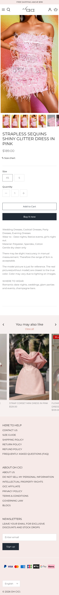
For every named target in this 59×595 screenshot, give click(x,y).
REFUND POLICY (12, 449)
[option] (29, 64)
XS (7, 177)
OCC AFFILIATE (11, 486)
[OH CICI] (29, 9)
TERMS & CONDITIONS (15, 495)
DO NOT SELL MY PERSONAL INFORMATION (28, 476)
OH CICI (15, 591)
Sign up (10, 546)
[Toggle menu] (3, 9)
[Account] (49, 9)
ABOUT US (8, 472)
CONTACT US (9, 430)
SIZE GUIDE (9, 434)
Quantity (7, 186)
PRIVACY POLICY (12, 491)
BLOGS (6, 505)
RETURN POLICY (12, 444)
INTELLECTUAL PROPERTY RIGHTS (22, 481)
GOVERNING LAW (12, 500)
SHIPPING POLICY (13, 439)
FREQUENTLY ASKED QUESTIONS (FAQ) (25, 453)
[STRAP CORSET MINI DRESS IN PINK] (29, 367)
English (9, 583)
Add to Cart (29, 206)
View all (29, 328)
